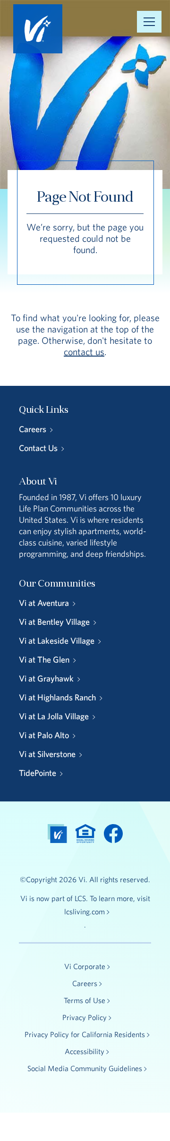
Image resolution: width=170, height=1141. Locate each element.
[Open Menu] (149, 22)
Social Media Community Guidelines (84, 1068)
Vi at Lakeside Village (56, 640)
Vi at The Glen (44, 659)
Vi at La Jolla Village (54, 716)
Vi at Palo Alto (44, 735)
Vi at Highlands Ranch (57, 697)
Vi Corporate (84, 966)
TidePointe (37, 772)
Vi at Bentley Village (54, 621)
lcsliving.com (84, 911)
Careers (32, 429)
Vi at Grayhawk (46, 678)
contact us (84, 352)
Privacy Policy (84, 1017)
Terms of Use (84, 1000)
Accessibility (84, 1051)
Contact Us (38, 448)
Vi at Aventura (44, 602)
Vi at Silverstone (47, 754)
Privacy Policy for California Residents (85, 1034)
